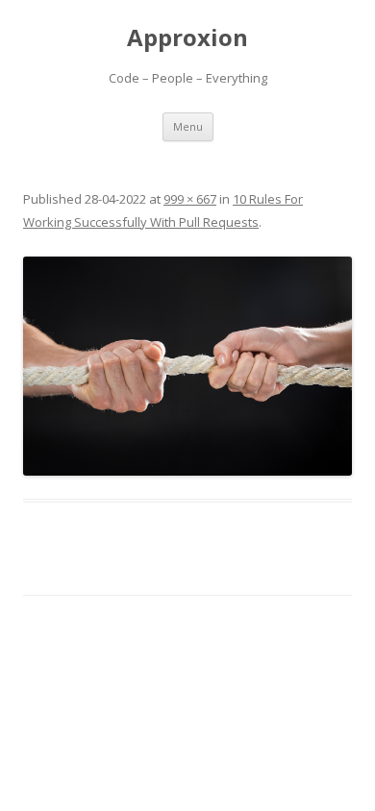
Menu (188, 126)
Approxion (187, 38)
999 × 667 (189, 199)
